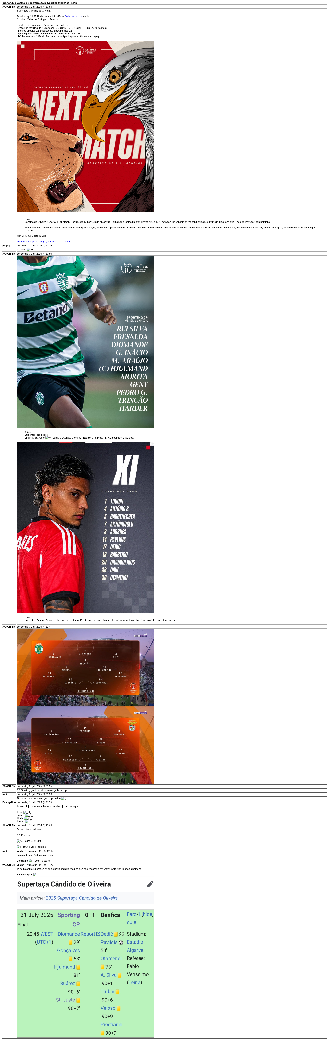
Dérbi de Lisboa (73, 16)
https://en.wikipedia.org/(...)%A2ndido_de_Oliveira (44, 241)
